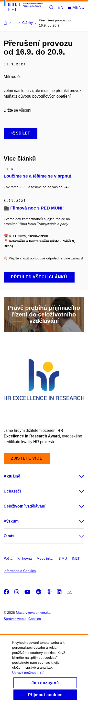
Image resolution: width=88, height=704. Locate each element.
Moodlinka (45, 558)
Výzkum (11, 521)
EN (60, 7)
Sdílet (23, 133)
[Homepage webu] (23, 6)
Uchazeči (12, 491)
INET (76, 558)
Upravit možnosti (25, 672)
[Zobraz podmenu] (76, 476)
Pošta (8, 558)
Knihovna (24, 558)
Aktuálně (12, 476)
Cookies (34, 619)
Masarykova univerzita (33, 612)
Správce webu (15, 619)
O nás (9, 536)
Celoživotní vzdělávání (24, 506)
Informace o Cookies (20, 571)
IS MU (62, 558)
